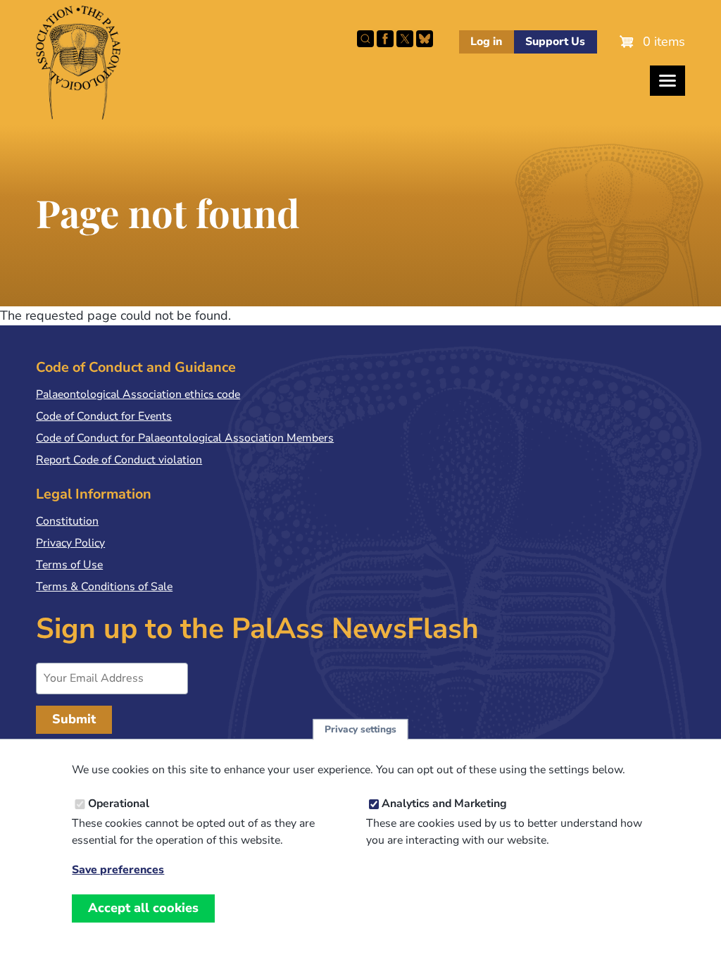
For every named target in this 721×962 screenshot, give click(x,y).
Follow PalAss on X (404, 38)
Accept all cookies (143, 907)
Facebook (385, 38)
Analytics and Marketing (444, 803)
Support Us (555, 41)
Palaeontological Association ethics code (138, 394)
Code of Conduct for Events (104, 416)
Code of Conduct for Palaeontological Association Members (185, 438)
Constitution (67, 521)
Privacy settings (360, 729)
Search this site (365, 38)
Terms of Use (69, 565)
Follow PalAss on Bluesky (424, 38)
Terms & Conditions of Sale (104, 586)
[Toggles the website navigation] (667, 80)
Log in (486, 41)
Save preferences (118, 870)
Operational (118, 803)
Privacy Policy (70, 543)
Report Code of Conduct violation (119, 460)
